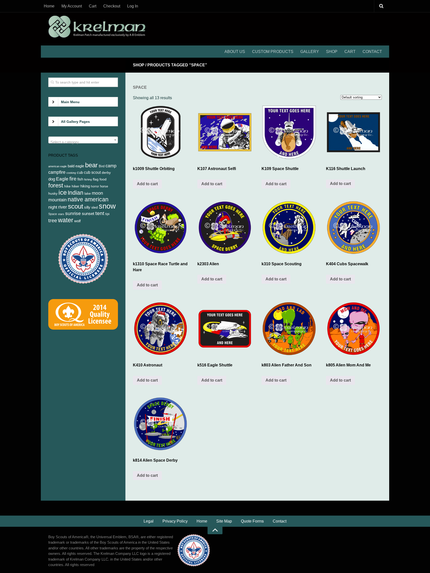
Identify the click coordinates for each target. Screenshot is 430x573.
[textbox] (83, 142)
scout (75, 206)
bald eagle (76, 166)
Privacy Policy (175, 521)
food (103, 179)
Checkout (111, 6)
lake (87, 193)
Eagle (62, 178)
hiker (75, 186)
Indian (75, 193)
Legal (149, 521)
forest (55, 185)
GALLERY (309, 51)
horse (104, 186)
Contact (279, 521)
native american (88, 199)
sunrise (73, 213)
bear (91, 165)
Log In (132, 6)
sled (94, 207)
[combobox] (83, 139)
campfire (56, 172)
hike (67, 186)
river (62, 207)
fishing (88, 179)
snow (107, 206)
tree (52, 220)
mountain (57, 199)
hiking (85, 186)
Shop (138, 65)
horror (95, 186)
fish (80, 179)
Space (52, 214)
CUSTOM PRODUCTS (272, 51)
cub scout (92, 172)
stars (61, 214)
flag (96, 179)
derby (106, 173)
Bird (102, 166)
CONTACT (372, 51)
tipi (107, 214)
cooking (71, 172)
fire (72, 178)
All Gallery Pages (75, 122)
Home (49, 6)
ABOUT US (234, 51)
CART (350, 51)
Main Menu (70, 102)
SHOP (331, 51)
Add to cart (147, 184)
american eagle (57, 166)
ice (62, 192)
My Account (71, 6)
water (65, 220)
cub (80, 172)
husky (52, 193)
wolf (77, 221)
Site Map (224, 521)
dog (51, 179)
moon (97, 193)
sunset (88, 213)
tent (99, 213)
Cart (92, 6)
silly (87, 207)
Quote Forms (252, 521)
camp (111, 165)
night (52, 207)
